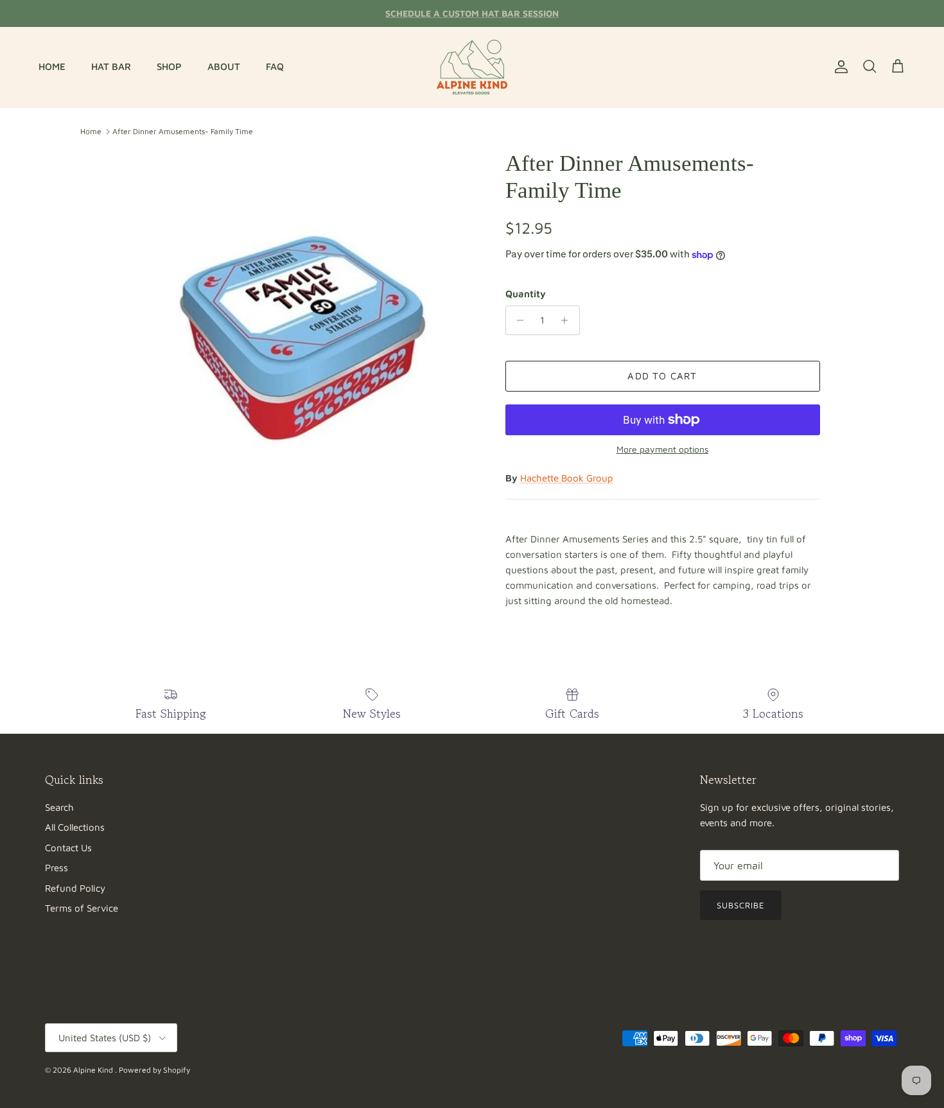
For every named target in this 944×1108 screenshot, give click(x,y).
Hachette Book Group (566, 477)
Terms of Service (81, 908)
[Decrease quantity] (517, 320)
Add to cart (662, 375)
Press (56, 867)
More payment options (662, 449)
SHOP (169, 66)
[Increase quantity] (568, 320)
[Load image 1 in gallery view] (301, 326)
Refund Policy (75, 888)
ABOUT (223, 66)
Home (90, 131)
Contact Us (68, 847)
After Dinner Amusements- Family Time (182, 131)
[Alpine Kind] (472, 67)
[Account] (838, 66)
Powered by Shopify (154, 1070)
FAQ (275, 66)
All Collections (75, 827)
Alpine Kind (94, 1070)
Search (59, 807)
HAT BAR (111, 66)
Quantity (525, 293)
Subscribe (741, 905)
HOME (52, 66)
